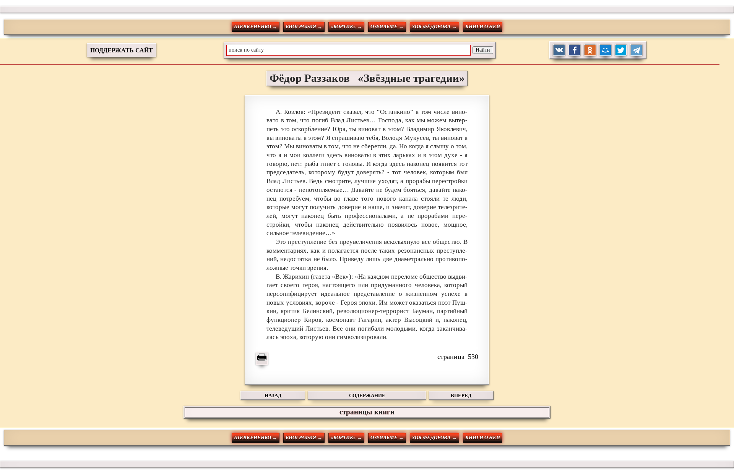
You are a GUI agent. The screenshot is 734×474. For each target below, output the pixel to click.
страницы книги (367, 412)
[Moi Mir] (605, 50)
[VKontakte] (559, 50)
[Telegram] (636, 50)
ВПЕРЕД (461, 395)
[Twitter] (621, 50)
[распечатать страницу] (262, 358)
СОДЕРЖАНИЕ (367, 395)
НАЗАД (273, 395)
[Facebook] (574, 50)
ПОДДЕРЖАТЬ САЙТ (121, 50)
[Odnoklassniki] (590, 50)
